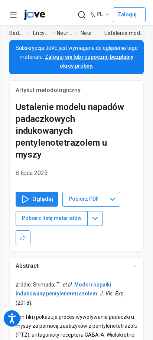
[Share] (23, 237)
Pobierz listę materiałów (51, 218)
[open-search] (81, 15)
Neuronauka (65, 33)
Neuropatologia (89, 33)
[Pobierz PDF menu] (112, 199)
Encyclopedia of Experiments (42, 33)
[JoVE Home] (34, 15)
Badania (16, 33)
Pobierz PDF (84, 199)
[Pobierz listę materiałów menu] (95, 218)
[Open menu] (13, 15)
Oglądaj (42, 199)
